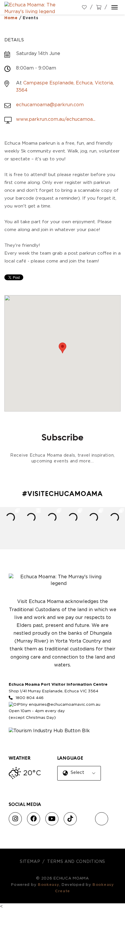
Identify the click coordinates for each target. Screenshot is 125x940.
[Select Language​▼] (80, 778)
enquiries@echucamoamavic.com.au (64, 705)
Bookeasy (48, 885)
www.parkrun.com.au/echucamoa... (55, 119)
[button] (62, 348)
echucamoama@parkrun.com (50, 104)
